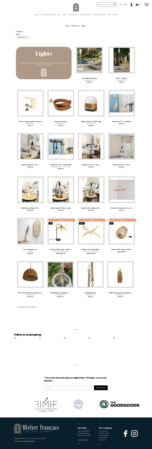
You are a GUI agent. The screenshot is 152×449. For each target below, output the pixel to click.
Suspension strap (60, 121)
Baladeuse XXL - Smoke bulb (60, 165)
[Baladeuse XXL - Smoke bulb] (61, 146)
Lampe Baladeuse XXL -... (30, 165)
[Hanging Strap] (90, 274)
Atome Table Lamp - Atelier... (121, 249)
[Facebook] (125, 433)
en (126, 4)
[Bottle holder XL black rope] (61, 189)
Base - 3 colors (121, 78)
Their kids (72, 15)
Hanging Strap (90, 293)
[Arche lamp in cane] (30, 231)
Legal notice (103, 431)
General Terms (104, 433)
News (37, 15)
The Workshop (103, 435)
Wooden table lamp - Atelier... (61, 249)
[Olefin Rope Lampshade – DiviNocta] (60, 274)
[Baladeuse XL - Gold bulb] (121, 103)
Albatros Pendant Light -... (91, 249)
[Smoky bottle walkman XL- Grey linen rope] (91, 189)
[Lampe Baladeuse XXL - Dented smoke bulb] (30, 146)
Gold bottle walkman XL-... (30, 208)
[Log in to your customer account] (131, 4)
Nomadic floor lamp (89, 78)
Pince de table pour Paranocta (30, 121)
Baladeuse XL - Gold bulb (121, 121)
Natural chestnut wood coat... (122, 208)
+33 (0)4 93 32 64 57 (83, 440)
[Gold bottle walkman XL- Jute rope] (30, 189)
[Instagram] (134, 433)
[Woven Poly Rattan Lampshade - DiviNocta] (30, 274)
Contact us (102, 440)
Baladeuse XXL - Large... (91, 165)
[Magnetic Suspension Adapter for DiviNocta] (120, 274)
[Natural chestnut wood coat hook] (121, 189)
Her (59, 15)
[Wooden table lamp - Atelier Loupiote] (61, 231)
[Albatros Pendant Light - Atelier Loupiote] (91, 231)
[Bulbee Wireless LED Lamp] (91, 103)
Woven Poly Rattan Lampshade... (30, 293)
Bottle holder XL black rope (61, 208)
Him (64, 15)
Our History (103, 437)
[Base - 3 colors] (121, 60)
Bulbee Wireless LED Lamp (91, 121)
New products (48, 15)
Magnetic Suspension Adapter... (120, 293)
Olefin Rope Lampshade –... (60, 293)
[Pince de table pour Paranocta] (30, 103)
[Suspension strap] (61, 103)
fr (121, 4)
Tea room (113, 15)
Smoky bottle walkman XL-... (91, 208)
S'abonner (101, 388)
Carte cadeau (99, 15)
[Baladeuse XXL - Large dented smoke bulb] (91, 146)
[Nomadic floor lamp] (89, 60)
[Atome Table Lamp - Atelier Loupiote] (121, 231)
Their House (85, 15)
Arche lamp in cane (30, 249)
